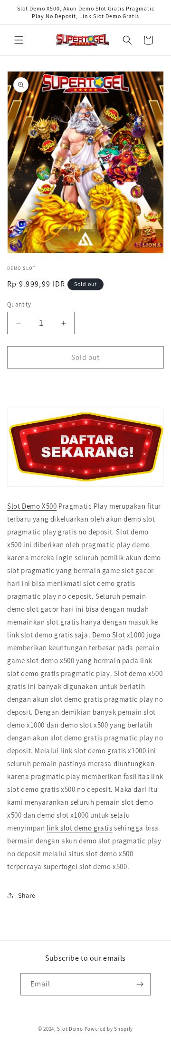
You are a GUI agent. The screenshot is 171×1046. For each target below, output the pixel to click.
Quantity (19, 304)
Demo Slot (108, 634)
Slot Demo (70, 1028)
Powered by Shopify (109, 1028)
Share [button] (27, 895)
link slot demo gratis (80, 827)
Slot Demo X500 (32, 506)
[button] (19, 40)
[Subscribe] (139, 984)
